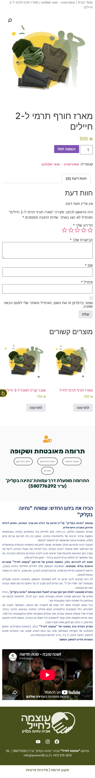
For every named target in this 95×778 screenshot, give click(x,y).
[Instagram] (47, 742)
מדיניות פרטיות (37, 770)
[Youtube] (38, 742)
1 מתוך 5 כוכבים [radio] (90, 230)
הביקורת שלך (81, 240)
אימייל (87, 282)
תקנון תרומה (60, 770)
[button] (10, 21)
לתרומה (83, 407)
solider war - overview (58, 2)
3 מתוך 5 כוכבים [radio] (77, 230)
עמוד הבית (85, 2)
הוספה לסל (67, 149)
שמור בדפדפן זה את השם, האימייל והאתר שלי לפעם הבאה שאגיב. (48, 304)
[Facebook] (57, 742)
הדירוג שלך (83, 225)
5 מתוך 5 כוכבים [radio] (64, 230)
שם (89, 265)
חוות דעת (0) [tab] (76, 178)
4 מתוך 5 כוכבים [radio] (71, 230)
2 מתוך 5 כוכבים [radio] (83, 230)
